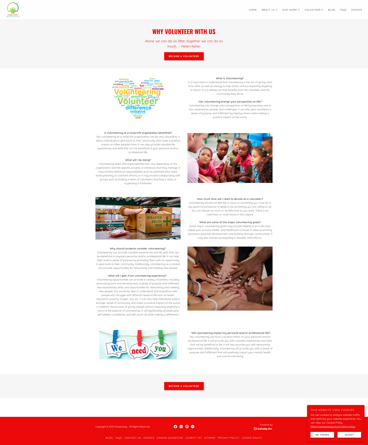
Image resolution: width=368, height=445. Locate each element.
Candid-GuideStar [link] (170, 437)
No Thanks (322, 434)
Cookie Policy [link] (252, 437)
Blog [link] (331, 9)
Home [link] (253, 9)
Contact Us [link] (132, 437)
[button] (269, 10)
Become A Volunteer (184, 56)
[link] (13, 9)
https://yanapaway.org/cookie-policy (332, 426)
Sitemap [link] (210, 437)
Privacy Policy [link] (228, 437)
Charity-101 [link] (193, 437)
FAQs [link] (343, 9)
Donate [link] (356, 9)
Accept (349, 434)
